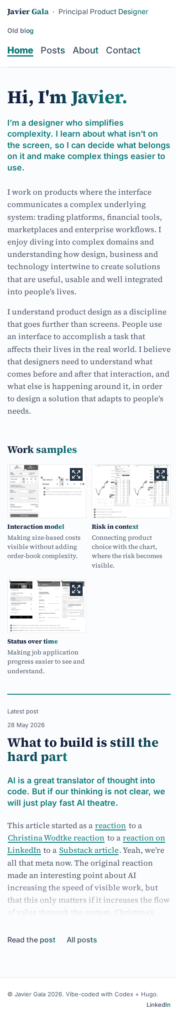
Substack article (89, 850)
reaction (110, 825)
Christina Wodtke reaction (56, 837)
